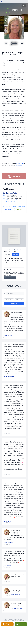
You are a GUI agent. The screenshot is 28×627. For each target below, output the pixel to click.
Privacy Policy (10, 620)
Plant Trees (19, 209)
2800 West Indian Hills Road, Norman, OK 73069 (13, 200)
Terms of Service (18, 620)
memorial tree (20, 163)
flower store (19, 165)
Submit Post (14, 303)
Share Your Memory (10, 278)
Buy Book (15, 254)
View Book (7, 254)
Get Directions (8, 209)
